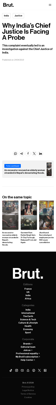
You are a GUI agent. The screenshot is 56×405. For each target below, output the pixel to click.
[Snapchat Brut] (28, 370)
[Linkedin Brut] (45, 370)
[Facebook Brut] (33, 370)
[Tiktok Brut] (11, 370)
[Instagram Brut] (16, 370)
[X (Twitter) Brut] (39, 370)
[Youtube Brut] (22, 370)
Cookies (28, 397)
